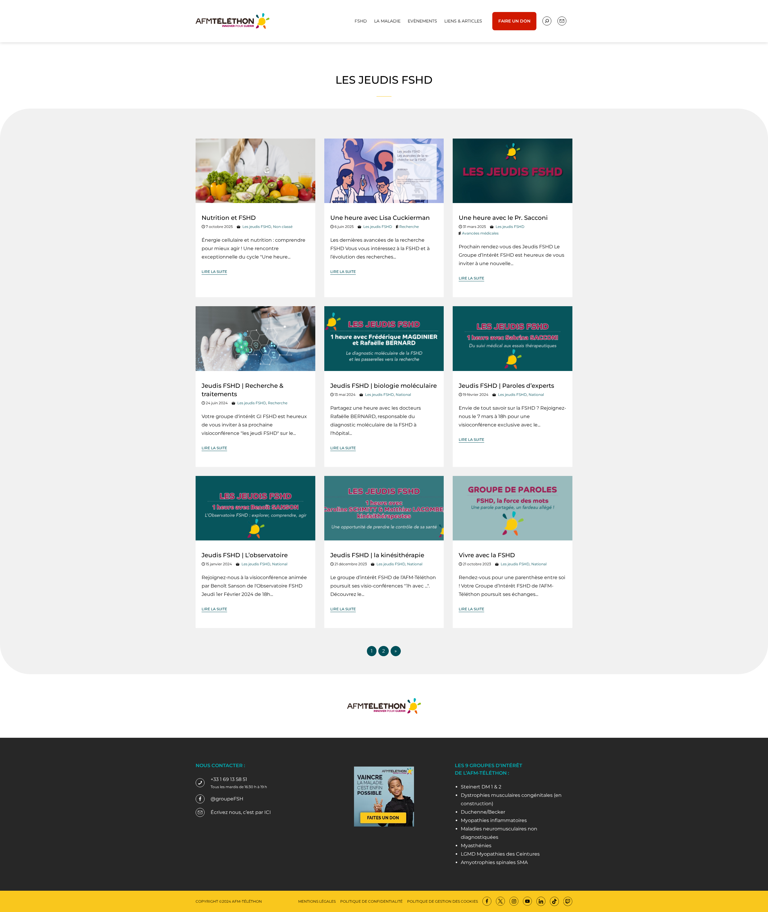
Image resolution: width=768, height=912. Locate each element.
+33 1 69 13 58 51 (229, 779)
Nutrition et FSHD (229, 217)
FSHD (361, 21)
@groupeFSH (227, 799)
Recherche (409, 226)
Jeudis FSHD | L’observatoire (245, 555)
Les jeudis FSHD (256, 226)
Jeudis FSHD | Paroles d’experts (506, 385)
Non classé (282, 226)
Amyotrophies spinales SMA (494, 862)
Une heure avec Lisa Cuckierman (380, 217)
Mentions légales (317, 901)
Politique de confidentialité (371, 901)
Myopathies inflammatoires (494, 820)
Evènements (422, 21)
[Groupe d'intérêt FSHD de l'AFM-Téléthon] (232, 20)
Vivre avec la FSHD (487, 555)
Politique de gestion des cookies (442, 901)
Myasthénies (476, 845)
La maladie (387, 21)
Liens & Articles (463, 21)
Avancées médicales (480, 233)
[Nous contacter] (546, 20)
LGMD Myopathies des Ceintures (500, 854)
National (403, 394)
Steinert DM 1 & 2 (481, 787)
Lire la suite (214, 271)
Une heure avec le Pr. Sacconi (503, 217)
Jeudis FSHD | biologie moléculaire (383, 385)
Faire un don (514, 21)
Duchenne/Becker (483, 812)
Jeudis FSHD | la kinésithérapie (377, 555)
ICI (267, 812)
